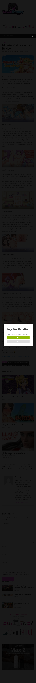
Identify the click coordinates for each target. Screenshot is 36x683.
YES (18, 337)
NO (18, 341)
